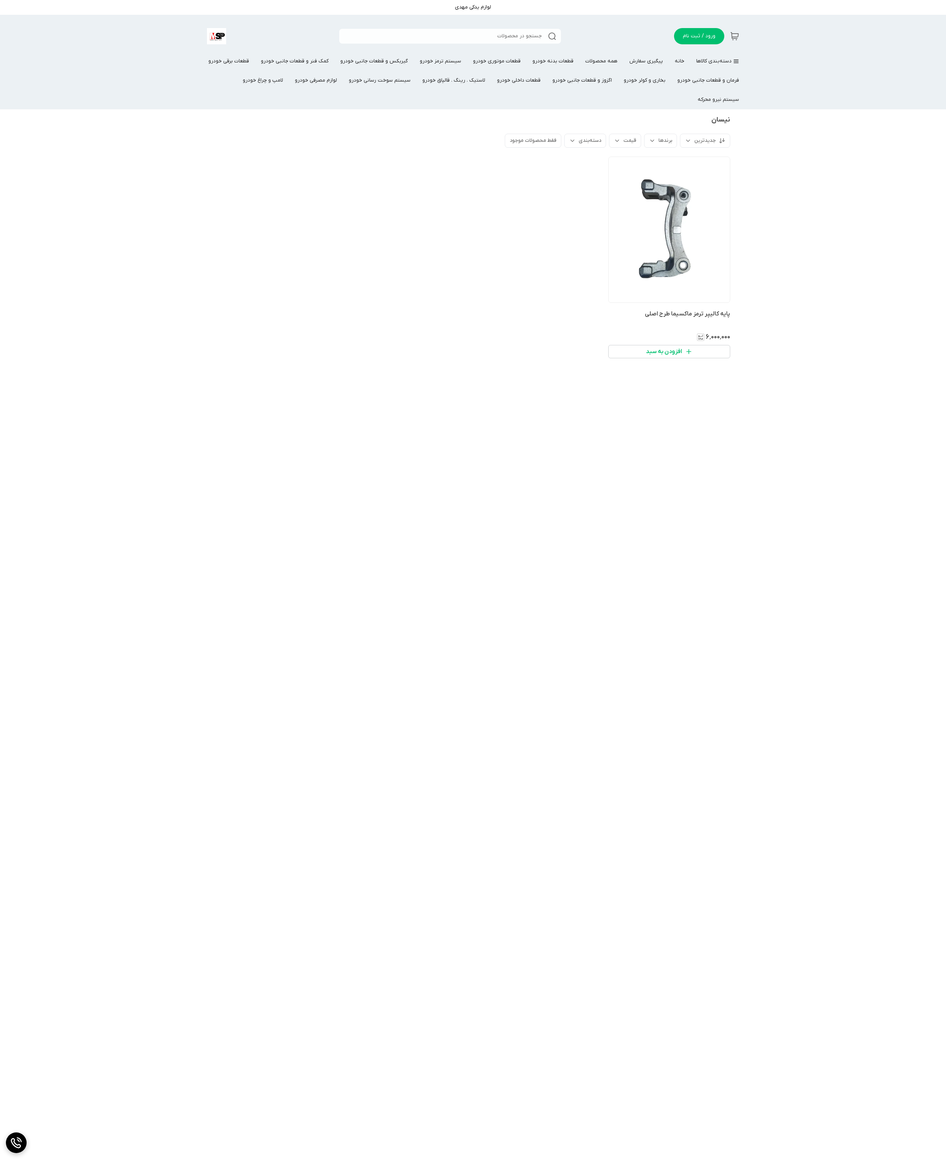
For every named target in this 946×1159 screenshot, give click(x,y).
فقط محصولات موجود (533, 140)
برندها (665, 140)
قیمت (629, 140)
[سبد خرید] (734, 36)
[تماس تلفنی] (16, 1142)
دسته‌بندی (590, 140)
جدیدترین (705, 140)
